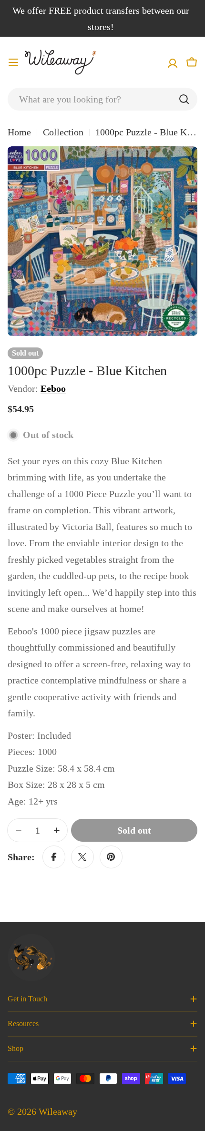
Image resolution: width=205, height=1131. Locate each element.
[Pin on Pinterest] (111, 857)
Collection (63, 132)
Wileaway (58, 1111)
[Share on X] (82, 857)
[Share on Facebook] (53, 857)
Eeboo (53, 388)
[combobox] (102, 99)
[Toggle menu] (13, 62)
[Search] (184, 99)
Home (19, 132)
